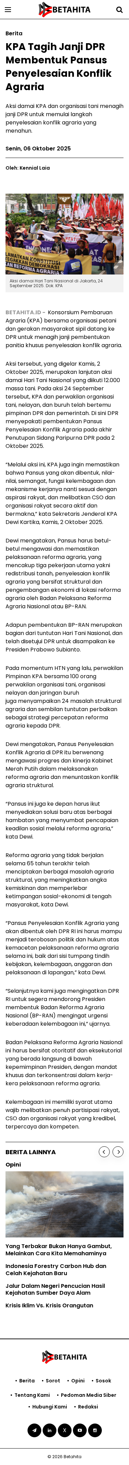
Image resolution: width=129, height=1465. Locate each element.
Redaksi (88, 1407)
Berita (27, 1381)
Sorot (53, 1381)
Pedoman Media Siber (88, 1395)
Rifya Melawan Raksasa (46, 1267)
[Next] (117, 1151)
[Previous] (104, 1151)
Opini (78, 1381)
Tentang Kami (32, 1395)
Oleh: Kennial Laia (28, 167)
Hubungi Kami (49, 1407)
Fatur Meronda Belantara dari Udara (64, 1280)
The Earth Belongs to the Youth (56, 1255)
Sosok (103, 1381)
